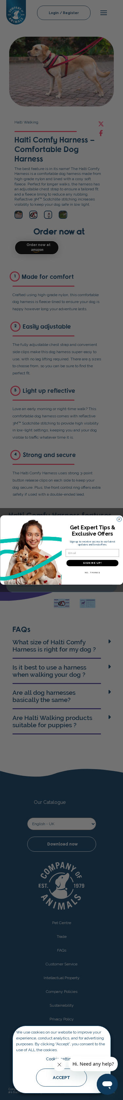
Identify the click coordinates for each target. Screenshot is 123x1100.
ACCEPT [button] (61, 1077)
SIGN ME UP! (92, 562)
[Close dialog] (119, 519)
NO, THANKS (92, 572)
